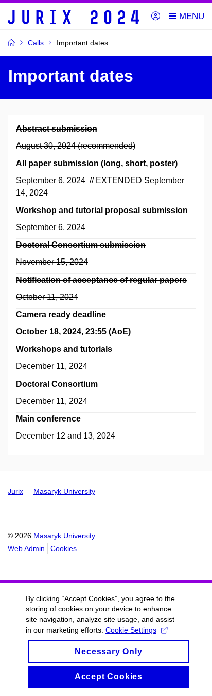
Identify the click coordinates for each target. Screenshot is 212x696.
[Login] (156, 16)
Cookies (63, 548)
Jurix (15, 491)
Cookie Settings (130, 630)
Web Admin (26, 548)
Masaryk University (64, 491)
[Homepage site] (73, 16)
